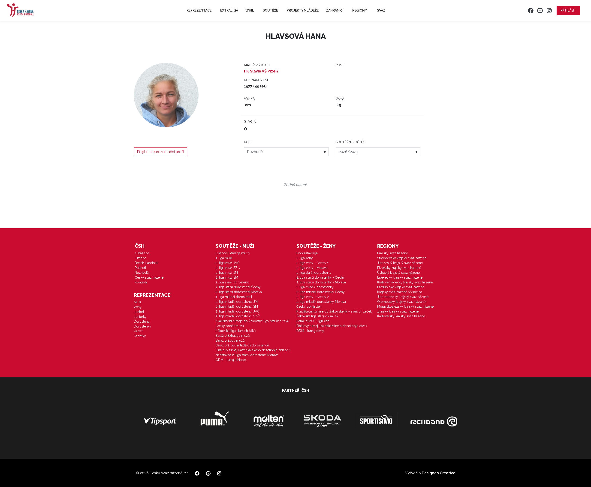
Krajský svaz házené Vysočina (399, 292)
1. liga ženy (304, 258)
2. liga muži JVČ (228, 263)
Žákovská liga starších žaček (317, 316)
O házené (142, 253)
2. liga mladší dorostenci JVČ (237, 311)
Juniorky (140, 317)
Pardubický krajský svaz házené (400, 287)
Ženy (138, 307)
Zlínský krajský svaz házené (398, 311)
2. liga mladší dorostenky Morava (321, 302)
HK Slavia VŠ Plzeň (261, 71)
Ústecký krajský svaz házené (398, 272)
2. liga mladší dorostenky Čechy (320, 292)
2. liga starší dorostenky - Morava (321, 282)
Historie (140, 258)
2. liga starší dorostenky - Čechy (320, 277)
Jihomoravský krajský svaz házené (402, 297)
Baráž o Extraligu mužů (233, 335)
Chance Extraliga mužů (233, 253)
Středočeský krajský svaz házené (401, 258)
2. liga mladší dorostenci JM (237, 302)
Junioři (139, 312)
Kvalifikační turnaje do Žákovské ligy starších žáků (252, 321)
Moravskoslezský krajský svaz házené (405, 306)
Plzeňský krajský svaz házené (399, 268)
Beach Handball (146, 263)
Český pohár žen (309, 306)
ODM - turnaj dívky (310, 331)
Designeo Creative (438, 473)
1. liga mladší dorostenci (234, 297)
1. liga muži (224, 258)
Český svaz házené (149, 277)
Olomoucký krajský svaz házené (401, 302)
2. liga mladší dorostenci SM (237, 306)
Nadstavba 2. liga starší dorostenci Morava (247, 355)
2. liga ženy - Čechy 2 (312, 297)
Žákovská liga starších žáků (236, 331)
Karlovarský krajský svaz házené (401, 316)
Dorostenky (142, 326)
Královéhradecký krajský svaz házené (405, 282)
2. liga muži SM (227, 277)
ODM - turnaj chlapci (231, 360)
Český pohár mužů (230, 326)
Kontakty (141, 282)
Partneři (140, 268)
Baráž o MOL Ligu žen (312, 321)
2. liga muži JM (227, 272)
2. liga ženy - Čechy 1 (312, 263)
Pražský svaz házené (392, 253)
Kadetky (140, 336)
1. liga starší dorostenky (313, 272)
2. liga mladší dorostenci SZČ (238, 316)
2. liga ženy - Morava (311, 268)
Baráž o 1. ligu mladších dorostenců (242, 345)
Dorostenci (142, 321)
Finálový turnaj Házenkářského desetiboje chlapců (253, 350)
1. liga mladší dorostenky (315, 287)
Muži (137, 302)
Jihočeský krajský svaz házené (400, 263)
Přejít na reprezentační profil (160, 152)
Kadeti (138, 331)
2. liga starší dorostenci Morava (239, 292)
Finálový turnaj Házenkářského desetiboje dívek (331, 326)
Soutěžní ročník (350, 142)
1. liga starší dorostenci (233, 282)
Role (248, 142)
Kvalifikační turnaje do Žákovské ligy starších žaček (334, 311)
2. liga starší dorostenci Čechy (238, 287)
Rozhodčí (142, 272)
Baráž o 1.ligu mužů (230, 340)
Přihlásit (568, 10)
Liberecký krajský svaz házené (399, 277)
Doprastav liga (307, 253)
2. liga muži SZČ (228, 268)
